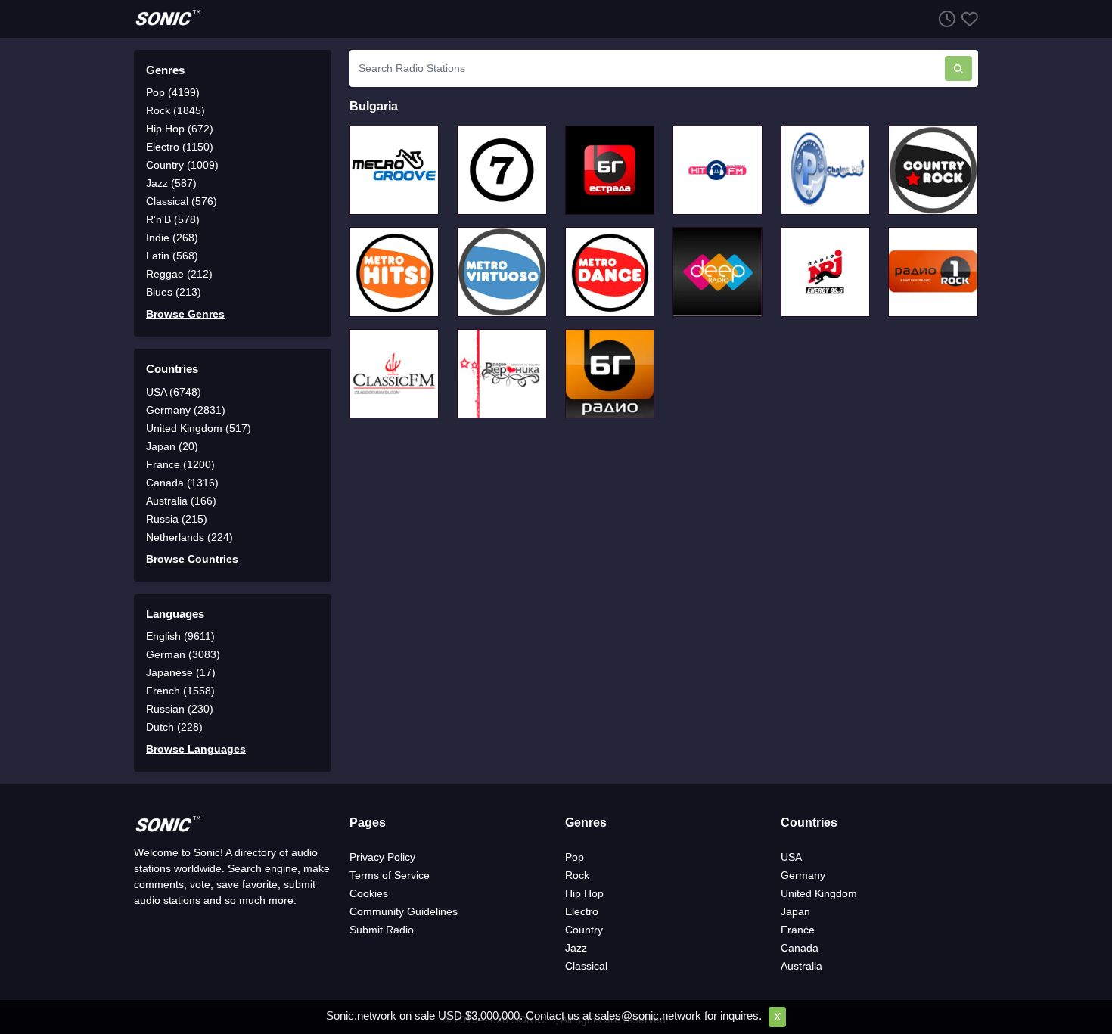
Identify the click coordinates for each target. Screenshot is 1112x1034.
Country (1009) (182, 165)
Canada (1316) (182, 483)
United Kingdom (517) (198, 428)
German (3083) (183, 654)
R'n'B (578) (173, 219)
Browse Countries (192, 559)
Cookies (368, 893)
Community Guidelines (403, 911)
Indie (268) (172, 237)
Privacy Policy (382, 857)
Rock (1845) (175, 110)
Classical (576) (181, 201)
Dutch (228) (174, 727)
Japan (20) (172, 446)
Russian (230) (179, 709)
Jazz (576, 948)
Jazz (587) (171, 183)
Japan (795, 911)
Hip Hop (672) (179, 129)
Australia (801, 966)
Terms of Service (389, 875)
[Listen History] (944, 18)
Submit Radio (381, 930)
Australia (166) (181, 501)
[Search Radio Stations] (958, 68)
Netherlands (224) (189, 537)
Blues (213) (173, 292)
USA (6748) (173, 392)
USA (791, 857)
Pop (574, 857)
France (798, 930)
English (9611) (180, 636)
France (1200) (180, 464)
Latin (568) (172, 256)
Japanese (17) (181, 672)
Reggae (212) (179, 274)
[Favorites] (966, 18)
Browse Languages (196, 749)
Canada (799, 948)
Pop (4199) (173, 92)
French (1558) (180, 691)
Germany (803, 875)
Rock (577, 875)
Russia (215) (176, 519)
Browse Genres (185, 314)
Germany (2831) (185, 410)
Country (584, 930)
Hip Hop (584, 893)
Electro (581, 911)
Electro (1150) (179, 147)
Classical (586, 966)
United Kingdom (819, 893)
